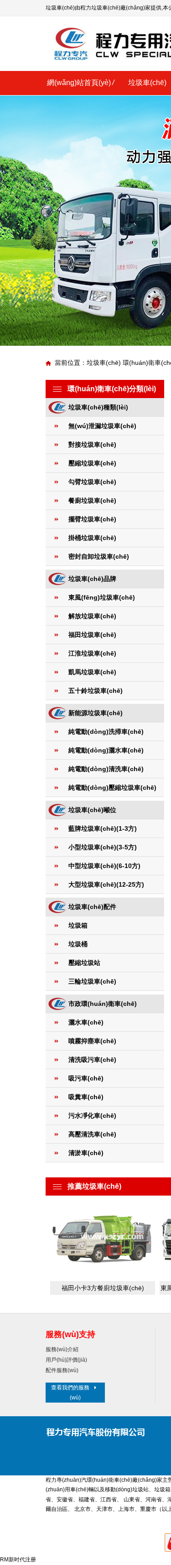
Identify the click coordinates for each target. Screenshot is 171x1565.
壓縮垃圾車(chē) (92, 463)
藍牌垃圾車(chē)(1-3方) (102, 828)
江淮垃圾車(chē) (92, 653)
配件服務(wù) (62, 1370)
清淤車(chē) (86, 1152)
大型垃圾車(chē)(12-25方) (106, 884)
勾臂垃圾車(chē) (92, 481)
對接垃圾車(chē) (92, 444)
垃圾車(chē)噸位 (92, 809)
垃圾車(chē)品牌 (92, 578)
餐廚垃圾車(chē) (92, 500)
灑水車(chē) (86, 1022)
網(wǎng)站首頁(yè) (79, 82)
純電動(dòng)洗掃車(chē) (106, 731)
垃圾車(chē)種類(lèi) (98, 407)
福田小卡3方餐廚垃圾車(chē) (103, 1288)
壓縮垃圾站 (84, 962)
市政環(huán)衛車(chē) (102, 1003)
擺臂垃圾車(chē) (92, 519)
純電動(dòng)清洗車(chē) (106, 768)
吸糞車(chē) (86, 1097)
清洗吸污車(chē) (92, 1059)
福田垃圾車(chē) (92, 634)
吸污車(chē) (86, 1078)
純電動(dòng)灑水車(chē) (106, 750)
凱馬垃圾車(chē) (92, 672)
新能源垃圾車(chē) (95, 713)
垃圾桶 (78, 944)
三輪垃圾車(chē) (92, 981)
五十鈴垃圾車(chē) (95, 690)
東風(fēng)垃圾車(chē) (101, 597)
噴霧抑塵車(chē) (92, 1041)
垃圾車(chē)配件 (92, 906)
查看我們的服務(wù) (70, 1392)
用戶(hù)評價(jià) (66, 1360)
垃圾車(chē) (147, 82)
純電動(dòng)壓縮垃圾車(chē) (112, 787)
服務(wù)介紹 (62, 1349)
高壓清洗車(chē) (92, 1134)
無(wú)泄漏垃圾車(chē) (102, 425)
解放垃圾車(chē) (92, 616)
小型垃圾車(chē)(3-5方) (102, 847)
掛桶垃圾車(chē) (92, 537)
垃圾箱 (78, 925)
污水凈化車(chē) (92, 1115)
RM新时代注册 (18, 1559)
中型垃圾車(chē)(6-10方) (104, 865)
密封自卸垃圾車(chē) (98, 556)
